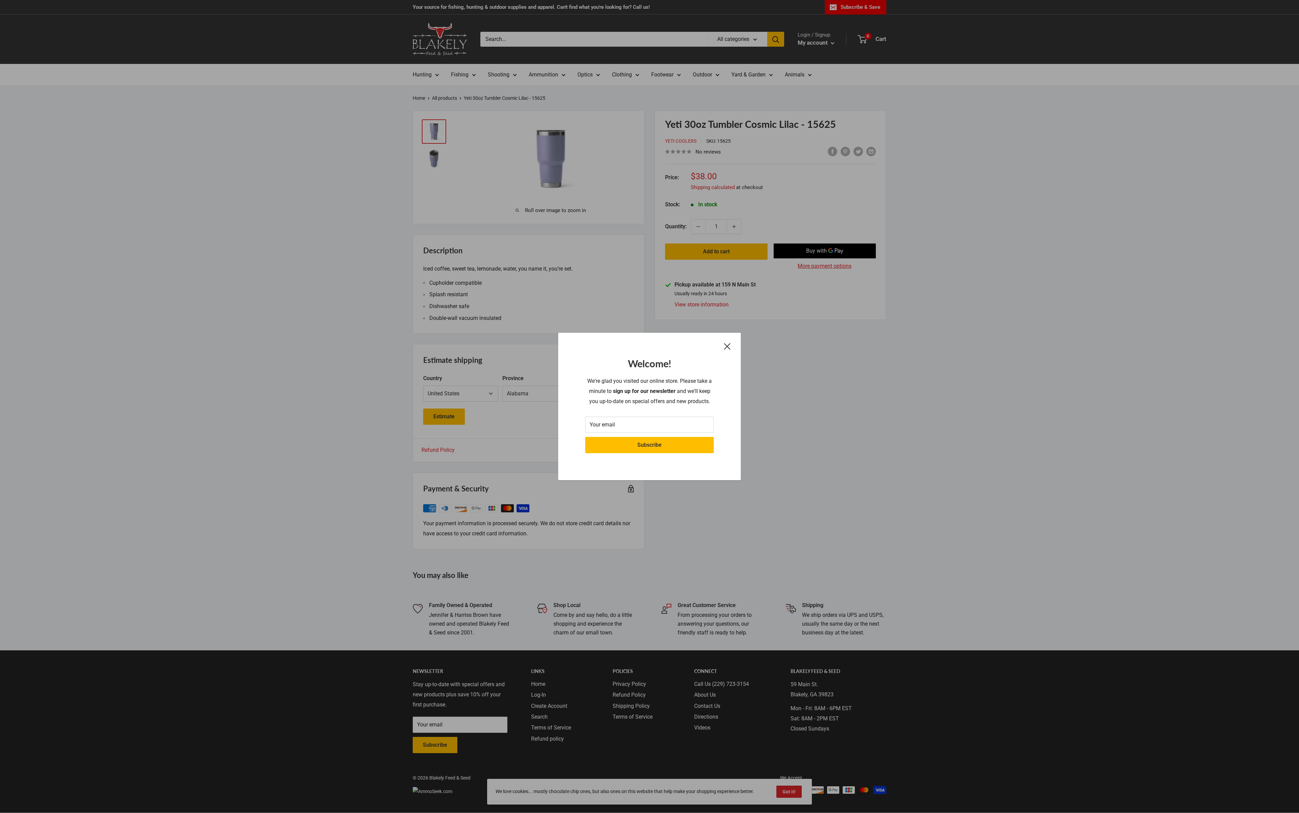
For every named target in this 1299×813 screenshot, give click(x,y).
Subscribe (649, 445)
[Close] (727, 346)
